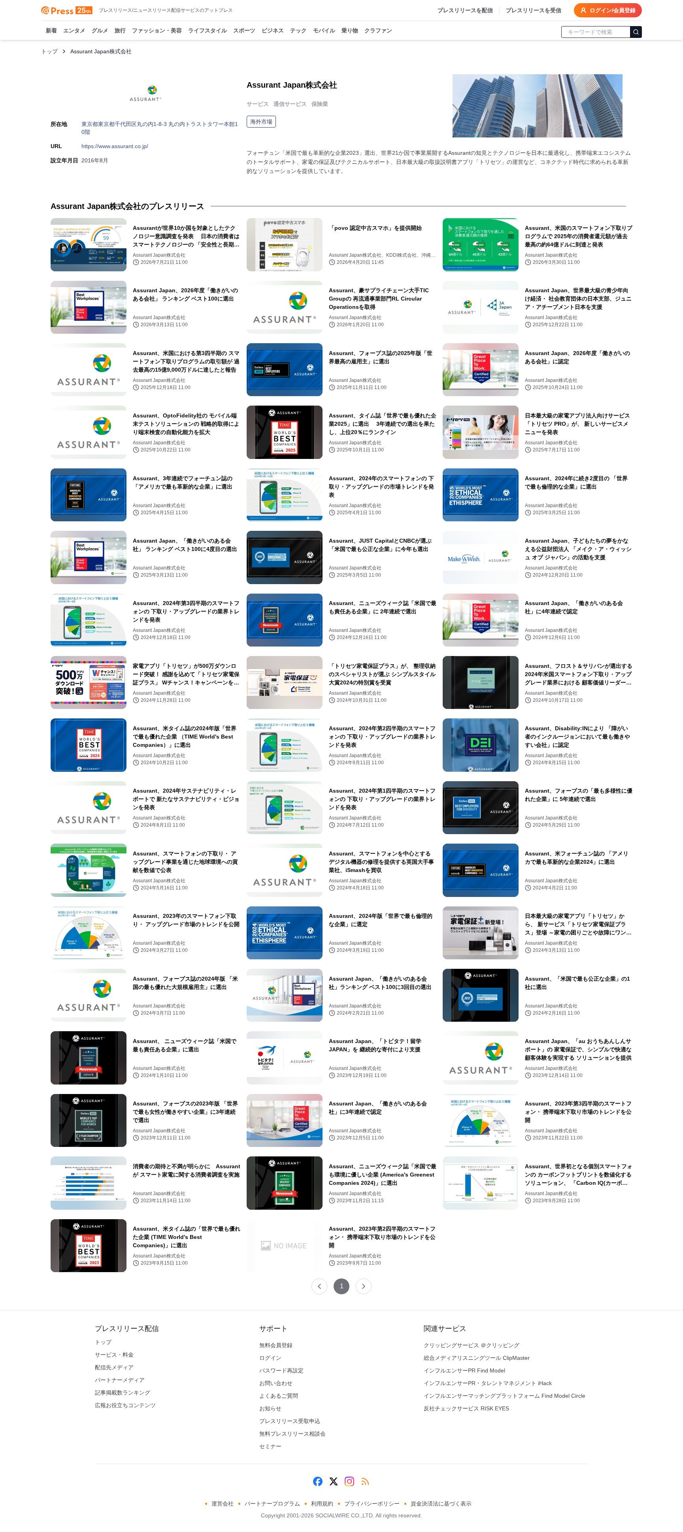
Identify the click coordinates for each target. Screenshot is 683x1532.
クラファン (378, 30)
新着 (51, 30)
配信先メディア (114, 1367)
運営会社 (222, 1503)
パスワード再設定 (281, 1370)
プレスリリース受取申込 (289, 1421)
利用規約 (322, 1503)
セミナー (270, 1446)
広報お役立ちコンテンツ (125, 1405)
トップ (49, 51)
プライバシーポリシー (372, 1503)
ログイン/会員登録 (613, 10)
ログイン (270, 1358)
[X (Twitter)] (333, 1481)
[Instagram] (349, 1481)
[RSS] (365, 1481)
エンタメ (74, 30)
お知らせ (270, 1408)
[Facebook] (318, 1481)
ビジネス (273, 30)
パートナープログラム (272, 1503)
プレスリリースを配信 (465, 10)
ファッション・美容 (157, 30)
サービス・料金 (114, 1355)
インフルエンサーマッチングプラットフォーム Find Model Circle (504, 1396)
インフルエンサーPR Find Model (464, 1370)
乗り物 (350, 30)
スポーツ (244, 30)
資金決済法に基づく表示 (441, 1503)
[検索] (636, 32)
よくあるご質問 (278, 1396)
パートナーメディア (120, 1380)
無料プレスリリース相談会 (292, 1433)
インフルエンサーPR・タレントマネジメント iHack (488, 1383)
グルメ (100, 30)
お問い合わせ (275, 1383)
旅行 (120, 30)
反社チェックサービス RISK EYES (466, 1408)
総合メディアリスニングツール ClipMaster (477, 1358)
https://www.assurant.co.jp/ (114, 146)
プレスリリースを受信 (533, 10)
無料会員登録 (275, 1345)
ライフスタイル (207, 30)
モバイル (324, 30)
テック (298, 30)
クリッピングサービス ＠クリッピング (471, 1345)
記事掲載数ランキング (122, 1392)
